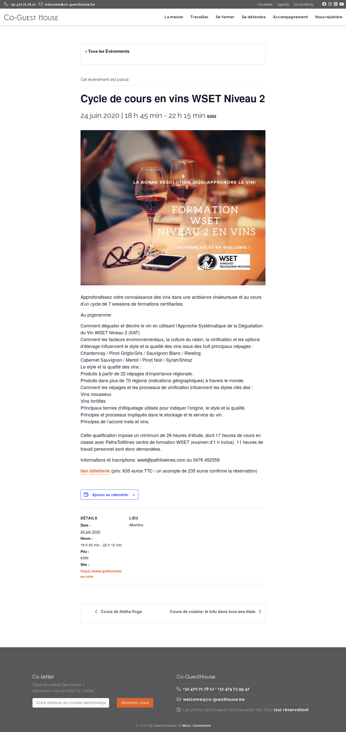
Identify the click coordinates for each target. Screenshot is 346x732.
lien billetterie (95, 470)
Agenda (283, 4)
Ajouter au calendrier (110, 494)
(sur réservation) (291, 709)
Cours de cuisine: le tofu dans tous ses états (213, 611)
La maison (174, 17)
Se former (225, 17)
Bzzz (186, 725)
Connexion (202, 725)
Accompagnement (290, 17)
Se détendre (254, 17)
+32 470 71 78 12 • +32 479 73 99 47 (215, 689)
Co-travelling (303, 4)
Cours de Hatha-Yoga (121, 611)
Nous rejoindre (328, 17)
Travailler (199, 17)
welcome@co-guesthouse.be (214, 699)
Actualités (264, 4)
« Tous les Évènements (107, 51)
